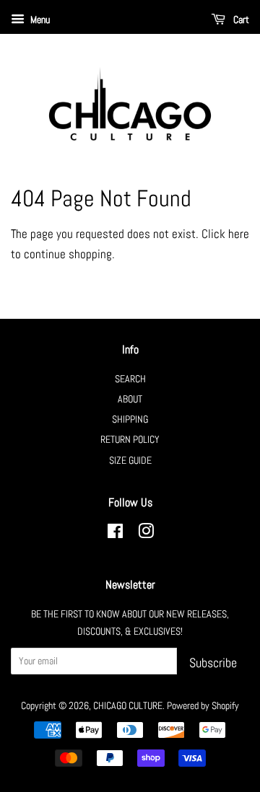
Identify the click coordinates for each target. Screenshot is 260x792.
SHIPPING (130, 419)
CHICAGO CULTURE (127, 705)
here (238, 234)
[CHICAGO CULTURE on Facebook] (115, 533)
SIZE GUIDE (130, 460)
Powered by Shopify (203, 705)
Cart (240, 19)
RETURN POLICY (130, 439)
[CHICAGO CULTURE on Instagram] (146, 533)
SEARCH (130, 378)
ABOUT (130, 398)
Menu (39, 19)
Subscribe (213, 662)
